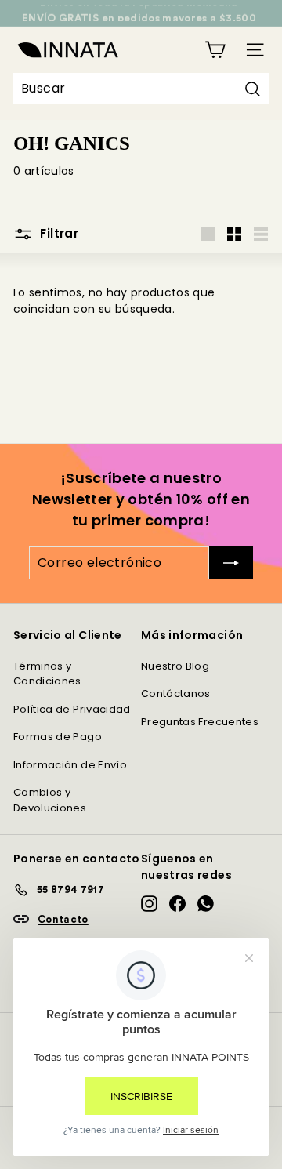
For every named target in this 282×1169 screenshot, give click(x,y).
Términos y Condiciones (47, 674)
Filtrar (57, 233)
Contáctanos (176, 693)
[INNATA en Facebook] (177, 903)
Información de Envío (70, 764)
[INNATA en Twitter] (205, 903)
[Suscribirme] (231, 562)
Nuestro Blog (175, 666)
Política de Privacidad (72, 709)
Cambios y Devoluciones (49, 800)
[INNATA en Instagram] (149, 903)
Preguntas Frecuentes (199, 721)
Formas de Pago (57, 736)
